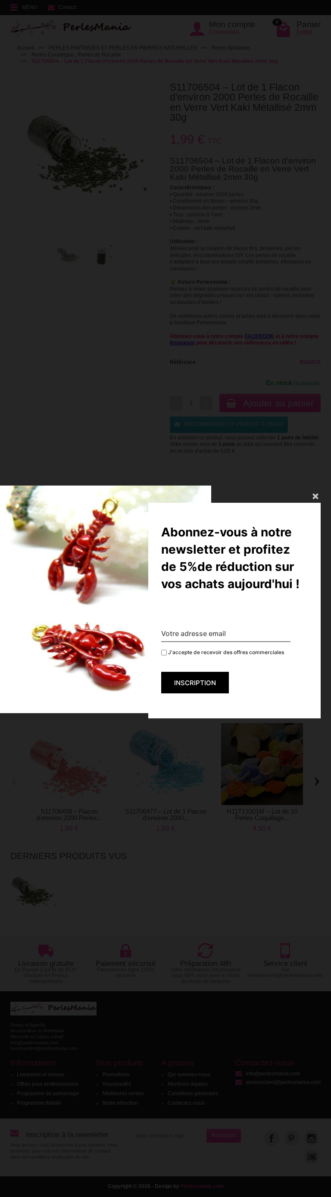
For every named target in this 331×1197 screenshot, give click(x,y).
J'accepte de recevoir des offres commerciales (225, 652)
